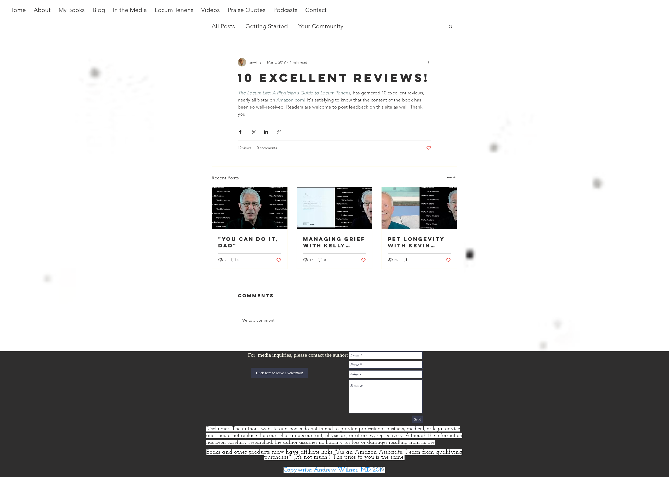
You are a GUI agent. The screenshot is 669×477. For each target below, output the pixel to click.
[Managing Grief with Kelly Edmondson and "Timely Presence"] (334, 208)
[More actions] (428, 62)
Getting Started (266, 26)
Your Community (320, 26)
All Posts (223, 26)
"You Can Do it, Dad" (248, 242)
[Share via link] (278, 131)
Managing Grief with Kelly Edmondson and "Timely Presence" (334, 242)
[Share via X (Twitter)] (253, 131)
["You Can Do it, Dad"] (249, 208)
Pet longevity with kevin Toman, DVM (416, 242)
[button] (450, 26)
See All (451, 177)
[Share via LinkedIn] (265, 131)
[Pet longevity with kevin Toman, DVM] (419, 208)
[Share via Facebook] (240, 131)
